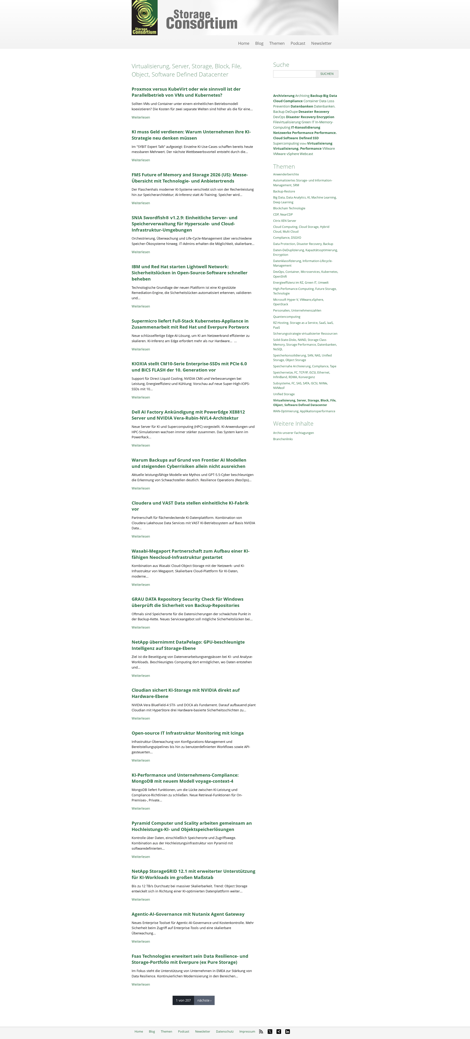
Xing (279, 1031)
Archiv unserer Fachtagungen (293, 433)
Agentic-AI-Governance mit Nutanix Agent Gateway (188, 914)
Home (243, 43)
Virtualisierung (319, 143)
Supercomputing (286, 143)
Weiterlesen (141, 117)
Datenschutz (225, 1031)
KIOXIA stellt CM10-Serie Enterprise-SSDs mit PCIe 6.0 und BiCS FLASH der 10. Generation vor (189, 367)
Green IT (307, 122)
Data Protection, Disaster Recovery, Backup (303, 244)
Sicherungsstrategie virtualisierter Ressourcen (305, 334)
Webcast (306, 154)
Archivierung (283, 95)
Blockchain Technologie (289, 208)
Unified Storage (284, 394)
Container (311, 101)
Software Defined (297, 138)
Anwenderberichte (286, 174)
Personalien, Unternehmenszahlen (297, 310)
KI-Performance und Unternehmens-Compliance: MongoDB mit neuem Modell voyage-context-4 (185, 778)
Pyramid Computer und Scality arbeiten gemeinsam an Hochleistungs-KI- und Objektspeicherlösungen (192, 826)
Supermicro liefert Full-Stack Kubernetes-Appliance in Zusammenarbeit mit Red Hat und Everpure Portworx (190, 324)
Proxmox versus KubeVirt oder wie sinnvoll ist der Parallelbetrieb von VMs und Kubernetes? (186, 92)
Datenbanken (302, 106)
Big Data (330, 95)
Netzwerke (282, 132)
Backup (316, 95)
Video (303, 143)
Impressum (247, 1031)
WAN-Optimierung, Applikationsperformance (304, 411)
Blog (259, 43)
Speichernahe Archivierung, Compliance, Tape (304, 366)
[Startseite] (235, 17)
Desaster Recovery (314, 111)
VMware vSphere (286, 154)
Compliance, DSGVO (287, 238)
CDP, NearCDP (283, 214)
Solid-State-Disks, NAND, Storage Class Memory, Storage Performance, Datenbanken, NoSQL (305, 344)
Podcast (298, 43)
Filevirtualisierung (287, 122)
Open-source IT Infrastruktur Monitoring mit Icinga (188, 733)
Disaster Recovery (301, 117)
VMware (328, 148)
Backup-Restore (284, 191)
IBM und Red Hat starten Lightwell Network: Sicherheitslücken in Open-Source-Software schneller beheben (189, 272)
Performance (303, 132)
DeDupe (291, 111)
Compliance (293, 101)
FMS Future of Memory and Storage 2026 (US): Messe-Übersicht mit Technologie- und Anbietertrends (190, 178)
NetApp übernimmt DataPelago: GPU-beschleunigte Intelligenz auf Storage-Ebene (188, 645)
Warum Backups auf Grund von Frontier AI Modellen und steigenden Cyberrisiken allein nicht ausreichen (189, 463)
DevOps (279, 117)
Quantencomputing (286, 317)
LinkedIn (287, 1031)
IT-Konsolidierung (305, 127)
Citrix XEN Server (284, 221)
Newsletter (321, 43)
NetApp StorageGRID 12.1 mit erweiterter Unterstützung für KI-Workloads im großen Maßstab (193, 874)
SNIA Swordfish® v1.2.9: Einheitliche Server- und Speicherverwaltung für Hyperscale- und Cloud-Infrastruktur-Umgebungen (184, 223)
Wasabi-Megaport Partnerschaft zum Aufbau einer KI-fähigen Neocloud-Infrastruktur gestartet (191, 554)
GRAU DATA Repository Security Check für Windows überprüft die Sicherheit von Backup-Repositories (187, 602)
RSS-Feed (261, 1031)
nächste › (204, 1000)
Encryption (325, 117)
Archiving (302, 95)
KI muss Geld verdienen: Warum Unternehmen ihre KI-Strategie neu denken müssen (191, 135)
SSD (316, 138)
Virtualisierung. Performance (297, 148)
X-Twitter (270, 1031)
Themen (277, 43)
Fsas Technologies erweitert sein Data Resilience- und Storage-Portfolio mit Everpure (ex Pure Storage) (190, 959)
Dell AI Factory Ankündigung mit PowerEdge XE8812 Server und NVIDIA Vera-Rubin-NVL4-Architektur (188, 415)
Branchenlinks (283, 439)
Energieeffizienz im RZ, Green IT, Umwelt (301, 283)
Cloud (278, 101)
